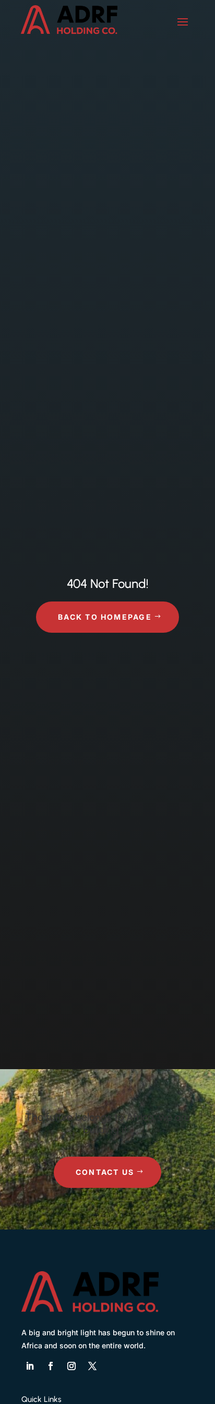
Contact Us (105, 1172)
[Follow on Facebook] (50, 1366)
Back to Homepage (105, 616)
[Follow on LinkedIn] (29, 1366)
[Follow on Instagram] (71, 1366)
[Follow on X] (92, 1366)
